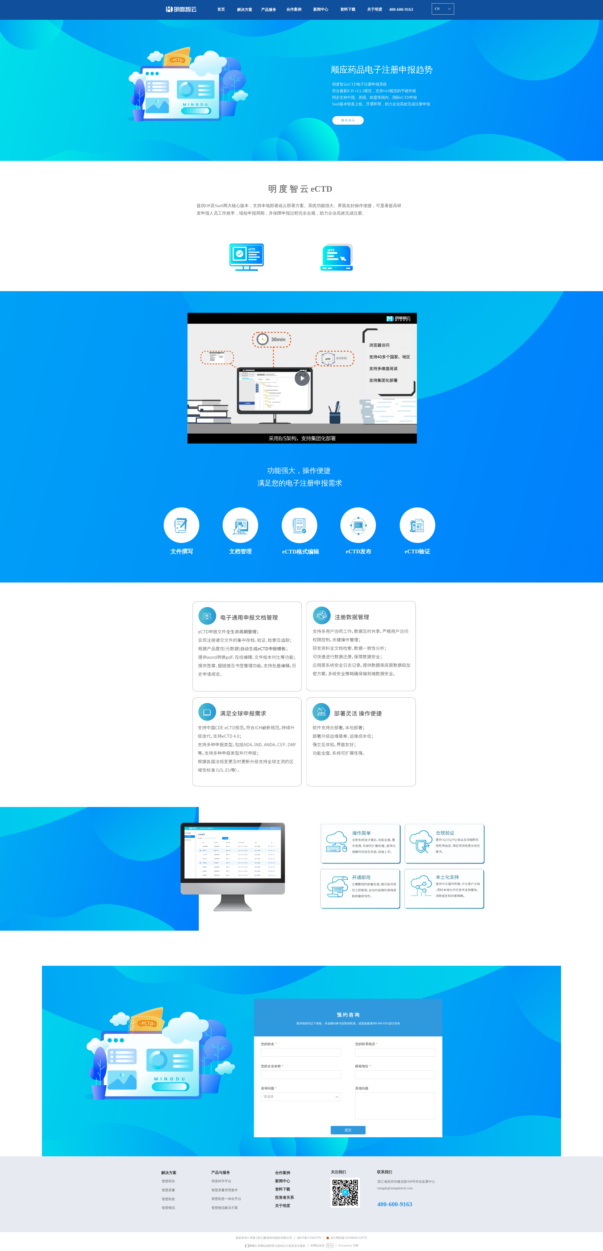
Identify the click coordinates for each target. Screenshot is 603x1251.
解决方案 (244, 10)
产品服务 (268, 10)
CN (437, 9)
